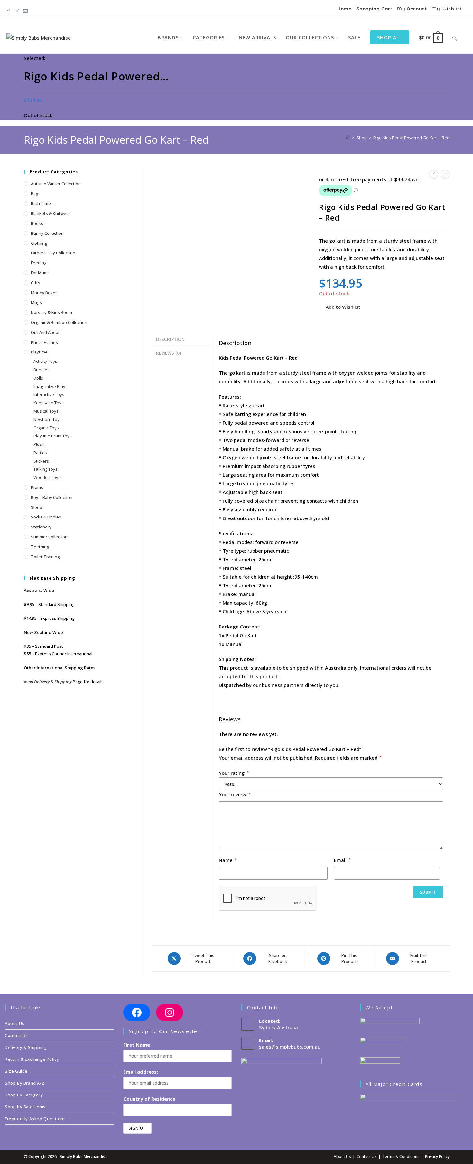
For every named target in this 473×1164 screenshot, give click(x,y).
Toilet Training (45, 557)
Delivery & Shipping (53, 681)
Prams (37, 487)
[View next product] (445, 174)
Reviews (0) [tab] (168, 353)
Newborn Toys (47, 419)
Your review (234, 794)
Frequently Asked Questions (35, 1119)
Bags (36, 194)
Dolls (38, 378)
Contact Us (16, 1035)
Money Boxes (44, 293)
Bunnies (41, 369)
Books (37, 223)
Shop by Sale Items (25, 1107)
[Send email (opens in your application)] (25, 9)
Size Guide (16, 1071)
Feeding (39, 263)
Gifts (35, 283)
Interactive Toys (48, 394)
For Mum (39, 273)
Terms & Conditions (401, 1156)
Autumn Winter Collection (56, 184)
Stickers (41, 461)
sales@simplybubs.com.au (289, 1046)
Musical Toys (46, 411)
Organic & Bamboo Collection (59, 322)
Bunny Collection (47, 233)
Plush (38, 444)
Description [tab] (170, 339)
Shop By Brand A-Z (24, 1083)
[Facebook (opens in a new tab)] (9, 9)
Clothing (39, 243)
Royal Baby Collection (51, 497)
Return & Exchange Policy (32, 1059)
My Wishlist (446, 8)
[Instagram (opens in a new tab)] (17, 9)
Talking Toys (45, 469)
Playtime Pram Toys (52, 436)
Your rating (234, 773)
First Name (136, 1044)
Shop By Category (24, 1095)
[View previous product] (433, 174)
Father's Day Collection (53, 253)
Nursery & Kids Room (51, 312)
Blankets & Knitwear (50, 213)
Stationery (41, 527)
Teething (40, 547)
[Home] (348, 138)
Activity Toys (45, 361)
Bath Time (41, 203)
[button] (339, 307)
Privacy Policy (437, 1156)
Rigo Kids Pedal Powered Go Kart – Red (411, 138)
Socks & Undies (46, 517)
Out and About (45, 332)
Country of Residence (149, 1098)
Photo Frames (44, 342)
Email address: (140, 1071)
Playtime (39, 352)
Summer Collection (49, 537)
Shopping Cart (374, 8)
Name (228, 860)
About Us (14, 1023)
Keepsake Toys (48, 403)
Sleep (36, 507)
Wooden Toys (46, 477)
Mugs (36, 302)
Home (344, 8)
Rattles (40, 452)
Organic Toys (46, 428)
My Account (412, 8)
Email (342, 860)
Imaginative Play (49, 386)
